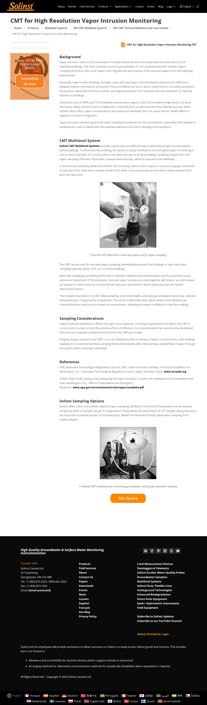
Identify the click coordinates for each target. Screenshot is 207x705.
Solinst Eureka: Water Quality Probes (161, 572)
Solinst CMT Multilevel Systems (79, 146)
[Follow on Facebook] (152, 550)
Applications (122, 6)
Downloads (86, 586)
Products (103, 6)
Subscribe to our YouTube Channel (159, 621)
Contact (139, 6)
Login (170, 6)
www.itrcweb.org (175, 371)
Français (84, 607)
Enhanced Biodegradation (154, 594)
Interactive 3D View (29, 81)
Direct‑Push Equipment (152, 599)
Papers (83, 581)
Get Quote (128, 498)
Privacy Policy (88, 616)
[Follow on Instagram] (165, 550)
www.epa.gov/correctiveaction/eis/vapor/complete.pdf (108, 387)
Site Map (84, 612)
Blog (160, 6)
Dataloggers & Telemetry (153, 568)
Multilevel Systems (149, 581)
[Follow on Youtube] (177, 550)
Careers (84, 599)
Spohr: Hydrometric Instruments (158, 603)
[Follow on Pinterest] (158, 550)
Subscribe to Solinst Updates (155, 616)
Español (84, 603)
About (61, 6)
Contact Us (86, 577)
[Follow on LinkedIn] (145, 550)
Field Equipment (147, 607)
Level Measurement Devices (155, 564)
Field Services (87, 6)
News (82, 594)
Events (151, 6)
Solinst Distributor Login (153, 634)
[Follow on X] (171, 550)
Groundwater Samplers (152, 577)
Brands (72, 6)
